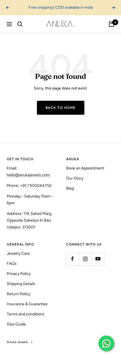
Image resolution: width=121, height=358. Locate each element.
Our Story (74, 178)
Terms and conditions (25, 314)
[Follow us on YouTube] (97, 259)
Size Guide (16, 324)
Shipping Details (21, 283)
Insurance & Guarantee (27, 304)
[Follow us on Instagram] (85, 259)
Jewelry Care (18, 253)
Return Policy (18, 294)
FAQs (12, 263)
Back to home (61, 108)
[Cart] (111, 24)
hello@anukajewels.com (28, 175)
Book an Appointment (85, 168)
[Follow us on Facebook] (72, 259)
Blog (70, 188)
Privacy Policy (19, 273)
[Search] (20, 24)
